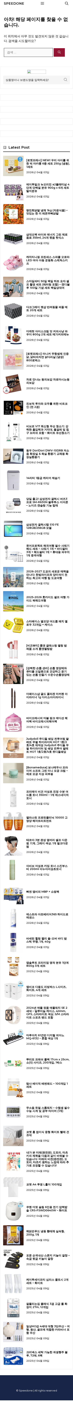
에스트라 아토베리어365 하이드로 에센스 (47, 916)
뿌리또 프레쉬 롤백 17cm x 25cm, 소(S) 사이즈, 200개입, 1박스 (47, 1061)
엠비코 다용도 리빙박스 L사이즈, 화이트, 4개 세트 (46, 988)
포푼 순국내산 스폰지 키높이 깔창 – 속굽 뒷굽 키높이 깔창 (48, 1257)
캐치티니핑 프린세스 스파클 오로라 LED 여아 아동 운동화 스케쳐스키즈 (47, 260)
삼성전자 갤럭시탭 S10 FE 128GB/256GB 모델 (42, 526)
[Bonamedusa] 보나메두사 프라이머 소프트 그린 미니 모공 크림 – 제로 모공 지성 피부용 (47, 771)
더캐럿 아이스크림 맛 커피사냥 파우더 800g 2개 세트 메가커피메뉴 (47, 333)
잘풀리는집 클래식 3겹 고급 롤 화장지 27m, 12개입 (46, 1305)
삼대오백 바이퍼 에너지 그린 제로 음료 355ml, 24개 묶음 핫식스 (47, 236)
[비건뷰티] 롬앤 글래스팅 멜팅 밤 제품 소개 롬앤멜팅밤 (46, 647)
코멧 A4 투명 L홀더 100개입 (44, 1184)
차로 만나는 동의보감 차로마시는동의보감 (47, 381)
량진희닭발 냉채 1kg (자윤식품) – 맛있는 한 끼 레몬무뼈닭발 (47, 212)
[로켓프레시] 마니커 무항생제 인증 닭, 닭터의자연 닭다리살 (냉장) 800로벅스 (47, 357)
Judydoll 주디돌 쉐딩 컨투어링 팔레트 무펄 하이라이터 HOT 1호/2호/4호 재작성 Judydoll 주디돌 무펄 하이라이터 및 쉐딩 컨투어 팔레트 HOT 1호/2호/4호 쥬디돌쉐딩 (47, 745)
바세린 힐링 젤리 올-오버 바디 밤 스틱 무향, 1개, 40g (46, 940)
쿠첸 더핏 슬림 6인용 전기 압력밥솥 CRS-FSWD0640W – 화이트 (46, 1208)
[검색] (59, 52)
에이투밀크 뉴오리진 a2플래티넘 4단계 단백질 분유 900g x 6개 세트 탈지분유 (47, 188)
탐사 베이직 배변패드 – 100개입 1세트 (47, 1085)
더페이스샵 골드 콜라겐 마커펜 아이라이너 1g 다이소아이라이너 (47, 695)
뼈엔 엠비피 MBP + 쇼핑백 (42, 891)
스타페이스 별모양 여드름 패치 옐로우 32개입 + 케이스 (47, 623)
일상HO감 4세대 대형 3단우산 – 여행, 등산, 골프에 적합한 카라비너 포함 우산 (48, 1330)
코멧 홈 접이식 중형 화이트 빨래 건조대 (47, 1133)
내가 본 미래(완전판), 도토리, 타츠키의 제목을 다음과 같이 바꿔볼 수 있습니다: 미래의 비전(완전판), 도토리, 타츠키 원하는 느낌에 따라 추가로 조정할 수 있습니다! (47, 1159)
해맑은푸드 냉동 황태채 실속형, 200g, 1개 (45, 1232)
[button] (66, 3)
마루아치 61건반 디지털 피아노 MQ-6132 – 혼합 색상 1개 (45, 1036)
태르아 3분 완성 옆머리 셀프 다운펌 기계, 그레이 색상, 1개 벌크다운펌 (47, 843)
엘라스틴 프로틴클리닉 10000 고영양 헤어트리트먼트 (47, 819)
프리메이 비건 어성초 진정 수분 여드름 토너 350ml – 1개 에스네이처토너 (47, 795)
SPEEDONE (14, 3)
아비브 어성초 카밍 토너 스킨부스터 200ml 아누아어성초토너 (47, 867)
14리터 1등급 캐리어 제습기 (43, 478)
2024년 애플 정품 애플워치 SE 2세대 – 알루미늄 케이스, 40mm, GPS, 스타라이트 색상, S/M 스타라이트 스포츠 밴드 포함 (47, 1012)
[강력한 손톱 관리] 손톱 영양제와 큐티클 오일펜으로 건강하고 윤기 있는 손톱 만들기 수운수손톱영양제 (47, 671)
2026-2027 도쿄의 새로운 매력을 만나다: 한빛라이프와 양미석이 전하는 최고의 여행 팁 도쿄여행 (47, 575)
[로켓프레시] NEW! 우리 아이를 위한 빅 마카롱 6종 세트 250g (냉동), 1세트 (48, 163)
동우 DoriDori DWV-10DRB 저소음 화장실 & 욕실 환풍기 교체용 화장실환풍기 (47, 454)
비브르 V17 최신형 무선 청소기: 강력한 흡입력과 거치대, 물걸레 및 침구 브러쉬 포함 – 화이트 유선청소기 (48, 430)
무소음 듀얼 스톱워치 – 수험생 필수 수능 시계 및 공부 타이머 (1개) (48, 1109)
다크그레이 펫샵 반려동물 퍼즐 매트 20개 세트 (47, 308)
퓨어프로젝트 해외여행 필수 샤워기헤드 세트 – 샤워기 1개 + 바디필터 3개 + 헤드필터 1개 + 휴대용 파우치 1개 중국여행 (48, 550)
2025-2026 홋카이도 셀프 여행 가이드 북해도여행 (47, 598)
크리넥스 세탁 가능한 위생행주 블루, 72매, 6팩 (47, 1353)
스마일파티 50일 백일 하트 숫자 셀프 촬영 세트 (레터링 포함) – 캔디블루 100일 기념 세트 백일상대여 (48, 284)
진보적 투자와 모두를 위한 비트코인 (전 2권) (47, 405)
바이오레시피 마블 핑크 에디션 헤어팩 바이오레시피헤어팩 (47, 719)
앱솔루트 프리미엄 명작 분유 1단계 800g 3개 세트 (47, 964)
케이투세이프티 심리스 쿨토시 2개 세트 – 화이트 (47, 1281)
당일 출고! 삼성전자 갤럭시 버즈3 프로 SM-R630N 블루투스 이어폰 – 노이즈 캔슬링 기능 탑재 (47, 502)
